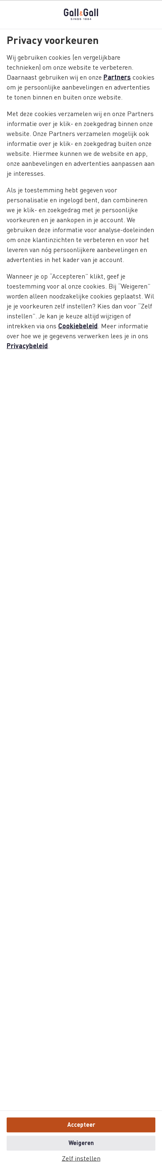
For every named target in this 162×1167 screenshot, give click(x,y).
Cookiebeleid (78, 326)
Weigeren (81, 1143)
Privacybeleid (27, 346)
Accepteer (81, 1125)
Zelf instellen (81, 1158)
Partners (117, 77)
